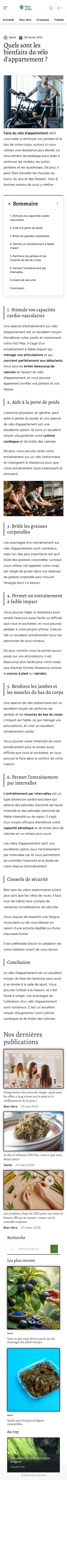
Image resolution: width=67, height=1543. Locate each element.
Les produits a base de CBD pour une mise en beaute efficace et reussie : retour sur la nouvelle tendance (33, 1217)
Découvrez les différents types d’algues (30, 1460)
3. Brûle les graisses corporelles (29, 236)
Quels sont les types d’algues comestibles (25, 1422)
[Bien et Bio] (26, 8)
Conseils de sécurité (23, 280)
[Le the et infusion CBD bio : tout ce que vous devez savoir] (33, 1131)
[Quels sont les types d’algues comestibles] (33, 1379)
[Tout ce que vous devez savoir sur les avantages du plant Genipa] (33, 1297)
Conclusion (17, 288)
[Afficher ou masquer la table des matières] (48, 203)
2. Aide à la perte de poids (26, 228)
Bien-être (10, 1106)
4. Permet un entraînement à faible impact (32, 246)
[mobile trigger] (7, 8)
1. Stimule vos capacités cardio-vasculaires (30, 217)
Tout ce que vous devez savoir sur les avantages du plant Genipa (31, 1340)
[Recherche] (50, 8)
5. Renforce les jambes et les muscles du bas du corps (28, 258)
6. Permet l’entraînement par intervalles (28, 270)
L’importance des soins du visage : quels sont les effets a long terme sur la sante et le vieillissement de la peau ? (33, 1096)
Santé (8, 1165)
